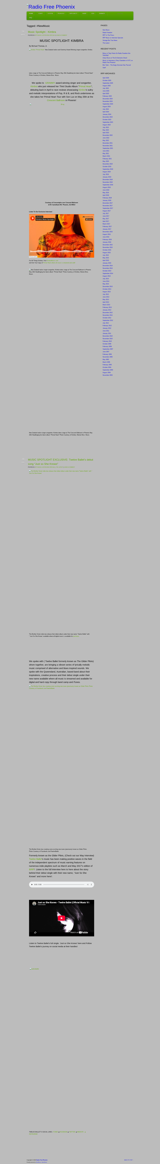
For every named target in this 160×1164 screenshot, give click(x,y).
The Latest (59, 467)
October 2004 (107, 367)
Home (31, 13)
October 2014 (107, 271)
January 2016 (107, 242)
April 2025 (106, 93)
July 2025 (106, 88)
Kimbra (34, 86)
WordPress (38, 1162)
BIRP (31, 869)
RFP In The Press (108, 35)
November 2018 (108, 182)
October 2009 (107, 344)
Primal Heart (85, 86)
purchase (76, 636)
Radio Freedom (107, 32)
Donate (102, 13)
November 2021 (108, 145)
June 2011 (106, 331)
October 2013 (107, 289)
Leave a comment (61, 35)
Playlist (61, 13)
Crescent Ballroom (56, 100)
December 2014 (108, 265)
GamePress (44, 1162)
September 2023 (108, 122)
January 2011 (107, 333)
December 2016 (108, 232)
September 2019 (108, 169)
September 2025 (108, 83)
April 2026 (106, 78)
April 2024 (106, 112)
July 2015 (106, 255)
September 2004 (108, 370)
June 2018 (106, 190)
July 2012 (106, 323)
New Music (106, 30)
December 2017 (108, 203)
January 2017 (107, 229)
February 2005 (107, 365)
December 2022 (108, 135)
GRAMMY (50, 83)
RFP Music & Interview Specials (45, 35)
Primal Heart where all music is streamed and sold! (59, 263)
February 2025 (107, 96)
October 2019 (107, 166)
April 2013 (106, 302)
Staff (40, 13)
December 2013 (108, 286)
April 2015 (106, 260)
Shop (84, 13)
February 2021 (107, 159)
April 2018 (106, 195)
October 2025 (107, 80)
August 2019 (107, 172)
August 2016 (107, 234)
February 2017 (107, 226)
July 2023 (106, 127)
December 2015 (108, 245)
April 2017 (106, 221)
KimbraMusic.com (52, 260)
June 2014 (106, 281)
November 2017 (108, 205)
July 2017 (106, 213)
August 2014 (107, 276)
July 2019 (106, 174)
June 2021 (106, 151)
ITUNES (55, 1132)
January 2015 (107, 263)
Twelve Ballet (35, 859)
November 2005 (108, 357)
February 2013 (107, 307)
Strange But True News (110, 40)
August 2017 (107, 211)
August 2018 (107, 187)
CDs (92, 13)
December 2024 (108, 99)
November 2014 (108, 268)
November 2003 (108, 375)
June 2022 (106, 138)
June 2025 (106, 91)
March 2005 (106, 362)
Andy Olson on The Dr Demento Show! (115, 58)
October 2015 (107, 250)
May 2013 (106, 299)
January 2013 (107, 310)
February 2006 (107, 354)
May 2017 (106, 218)
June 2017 (106, 216)
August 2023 (107, 125)
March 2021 (106, 156)
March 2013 (106, 305)
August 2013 (107, 291)
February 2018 (107, 198)
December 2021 (108, 143)
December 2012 (108, 312)
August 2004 (107, 372)
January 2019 (107, 177)
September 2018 (108, 185)
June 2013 (106, 297)
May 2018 (106, 192)
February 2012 (107, 325)
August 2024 (107, 106)
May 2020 (106, 161)
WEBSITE (81, 1132)
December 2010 (108, 336)
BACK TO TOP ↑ (128, 1160)
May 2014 (106, 284)
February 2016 (107, 239)
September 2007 (108, 349)
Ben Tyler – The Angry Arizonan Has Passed (117, 65)
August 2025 (107, 85)
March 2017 (106, 224)
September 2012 (108, 320)
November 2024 (108, 101)
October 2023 (107, 119)
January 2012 (107, 328)
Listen (50, 13)
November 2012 (108, 315)
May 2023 (106, 130)
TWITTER (72, 1132)
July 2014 (106, 278)
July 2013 (106, 294)
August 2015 (107, 252)
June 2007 (106, 351)
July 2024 (106, 109)
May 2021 (106, 153)
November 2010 (108, 338)
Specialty (73, 13)
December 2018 (108, 179)
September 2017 (108, 208)
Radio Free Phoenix (41, 1160)
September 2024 (108, 104)
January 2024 (107, 114)
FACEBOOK (63, 1132)
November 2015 (108, 247)
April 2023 (106, 132)
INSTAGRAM (33, 1134)
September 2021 (108, 148)
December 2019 (108, 164)
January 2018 (107, 200)
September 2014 (108, 273)
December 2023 (108, 117)
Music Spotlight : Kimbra (42, 31)
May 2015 (106, 258)
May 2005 (106, 359)
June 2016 (106, 237)
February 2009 (107, 346)
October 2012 (107, 318)
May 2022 (106, 140)
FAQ (30, 18)
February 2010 (107, 341)
